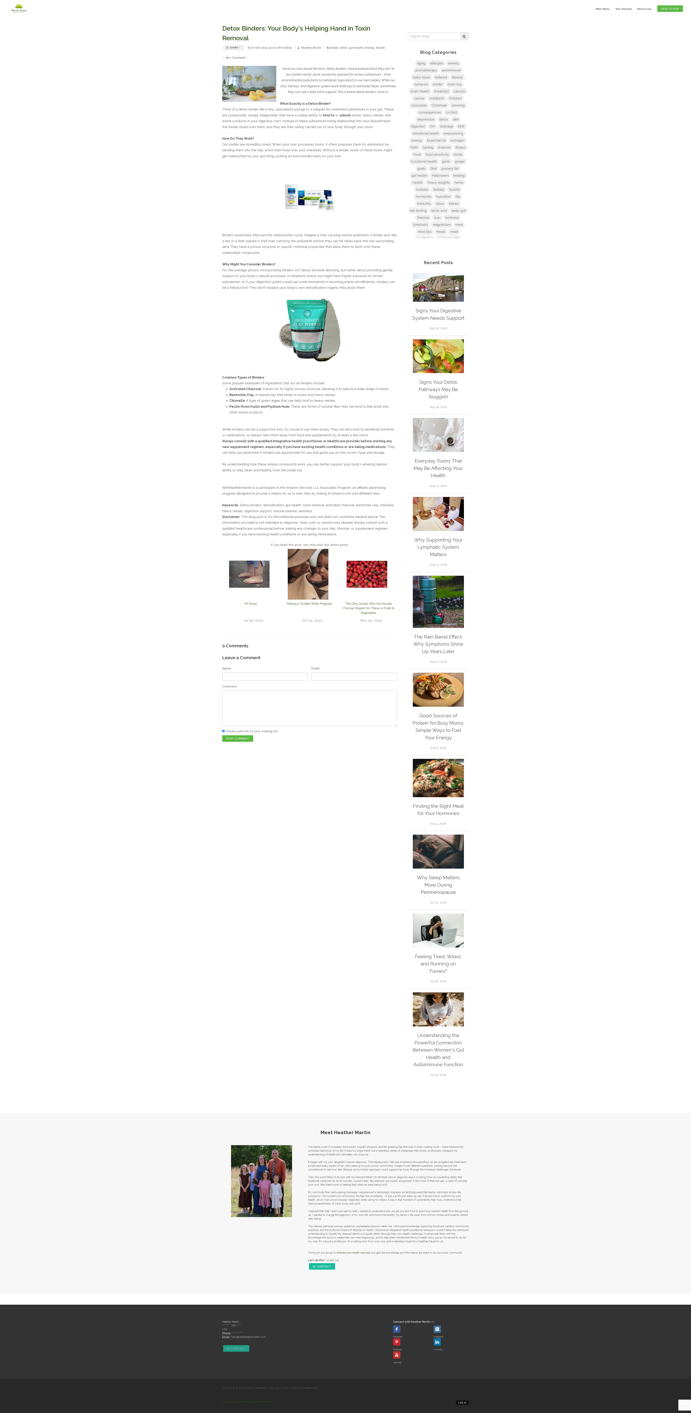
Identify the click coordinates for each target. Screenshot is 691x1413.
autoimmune (451, 70)
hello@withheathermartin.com (248, 1336)
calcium (459, 91)
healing (369, 47)
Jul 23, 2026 (438, 1075)
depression (426, 119)
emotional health (426, 133)
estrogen (457, 140)
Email (315, 668)
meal (459, 225)
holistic (454, 189)
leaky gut (458, 210)
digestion (418, 126)
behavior (421, 84)
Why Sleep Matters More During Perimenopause (438, 885)
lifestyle (423, 217)
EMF (461, 126)
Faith (414, 147)
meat (454, 232)
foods (458, 154)
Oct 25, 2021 (312, 620)
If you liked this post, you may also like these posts (309, 545)
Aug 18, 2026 (438, 407)
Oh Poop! (250, 603)
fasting (428, 147)
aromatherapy (426, 70)
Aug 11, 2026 (438, 661)
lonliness (452, 217)
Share (234, 47)
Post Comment (237, 738)
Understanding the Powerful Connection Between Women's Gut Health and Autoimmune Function (438, 1049)
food (417, 154)
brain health (420, 91)
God (433, 168)
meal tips (425, 232)
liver (437, 217)
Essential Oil (436, 140)
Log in (462, 1403)
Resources (644, 9)
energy (416, 140)
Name (226, 668)
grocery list (450, 168)
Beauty (457, 77)
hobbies (422, 189)
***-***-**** (237, 1333)
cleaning (458, 105)
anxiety (453, 63)
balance (441, 77)
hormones (423, 196)
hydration (443, 196)
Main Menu (603, 9)
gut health (356, 47)
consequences (430, 112)
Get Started (624, 9)
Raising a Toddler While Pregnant (309, 603)
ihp (457, 196)
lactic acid (439, 210)
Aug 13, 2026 (438, 486)
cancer (419, 98)
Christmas (439, 105)
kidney (454, 203)
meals (441, 232)
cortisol (451, 112)
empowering (453, 133)
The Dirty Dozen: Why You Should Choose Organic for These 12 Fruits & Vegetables (368, 608)
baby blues (421, 77)
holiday (438, 189)
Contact (324, 1266)
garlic (446, 161)
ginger (460, 161)
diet (456, 119)
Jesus (440, 203)
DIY (432, 126)
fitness (460, 147)
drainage (446, 126)
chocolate (419, 105)
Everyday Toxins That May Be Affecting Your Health (438, 468)
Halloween (440, 175)
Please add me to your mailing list (252, 731)
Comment (229, 686)
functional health (424, 161)
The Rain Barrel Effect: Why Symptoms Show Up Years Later (438, 644)
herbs (459, 182)
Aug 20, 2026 (438, 328)
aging (421, 63)
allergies (436, 63)
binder (334, 47)
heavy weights (439, 182)
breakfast (441, 91)
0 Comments (237, 57)
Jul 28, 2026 (438, 981)
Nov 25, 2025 (371, 620)
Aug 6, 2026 (438, 747)
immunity (424, 203)
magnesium (442, 225)
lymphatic (420, 225)
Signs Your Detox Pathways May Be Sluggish (438, 389)
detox (343, 47)
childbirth (436, 98)
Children (455, 98)
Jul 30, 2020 (253, 620)
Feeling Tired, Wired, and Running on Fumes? (438, 964)
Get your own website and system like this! (247, 1401)
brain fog (455, 84)
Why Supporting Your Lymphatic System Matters (438, 547)
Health (380, 47)
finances (444, 147)
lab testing (418, 210)
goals (421, 168)
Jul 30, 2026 (438, 902)
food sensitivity (437, 154)
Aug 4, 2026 (438, 823)
